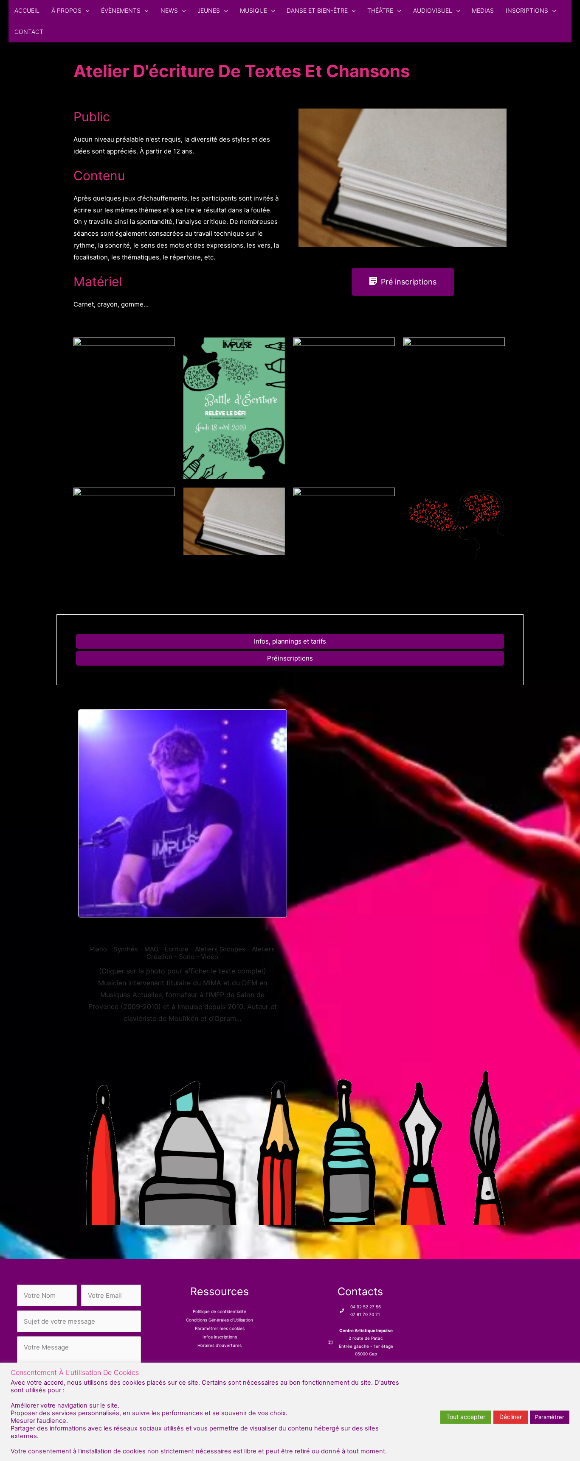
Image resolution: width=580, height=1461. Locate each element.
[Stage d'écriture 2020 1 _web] (124, 398)
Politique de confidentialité (219, 1311)
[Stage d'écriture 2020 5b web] (454, 408)
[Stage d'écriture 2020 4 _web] (344, 406)
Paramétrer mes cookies (220, 1328)
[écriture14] (344, 538)
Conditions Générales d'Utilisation (219, 1319)
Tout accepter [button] (465, 1416)
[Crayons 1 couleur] (289, 1146)
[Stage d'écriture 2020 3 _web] (124, 524)
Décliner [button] (510, 1416)
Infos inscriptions (220, 1336)
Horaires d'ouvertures (219, 1345)
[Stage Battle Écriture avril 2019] (234, 408)
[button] (85, 10)
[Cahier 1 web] (402, 178)
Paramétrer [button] (549, 1417)
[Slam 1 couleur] (454, 524)
